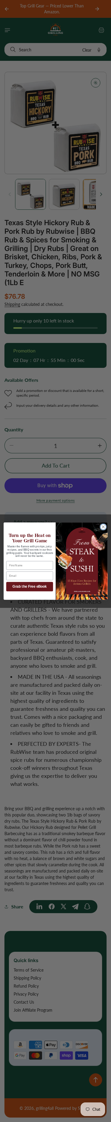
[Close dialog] (103, 527)
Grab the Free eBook (29, 587)
